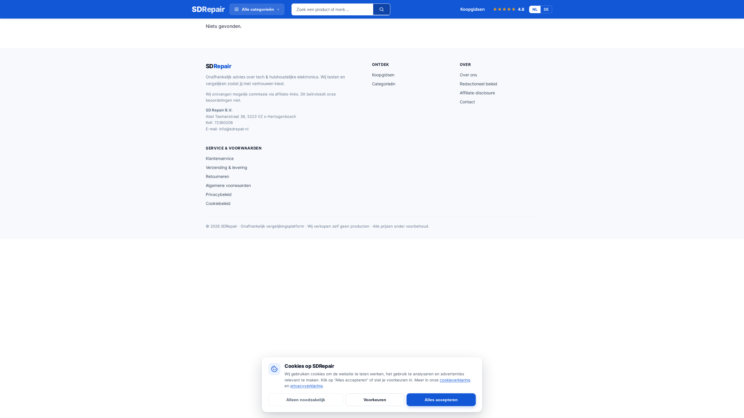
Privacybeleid (219, 194)
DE (546, 9)
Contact (467, 101)
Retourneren (217, 176)
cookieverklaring (455, 380)
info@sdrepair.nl (233, 129)
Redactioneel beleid (478, 83)
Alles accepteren (441, 399)
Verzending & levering (226, 167)
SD (208, 9)
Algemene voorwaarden (228, 185)
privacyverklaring (306, 385)
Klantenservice (220, 158)
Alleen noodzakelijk (305, 399)
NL (534, 9)
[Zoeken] (381, 9)
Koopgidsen (472, 9)
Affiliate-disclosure (477, 92)
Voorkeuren (375, 399)
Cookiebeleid (218, 203)
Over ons (468, 74)
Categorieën (383, 83)
